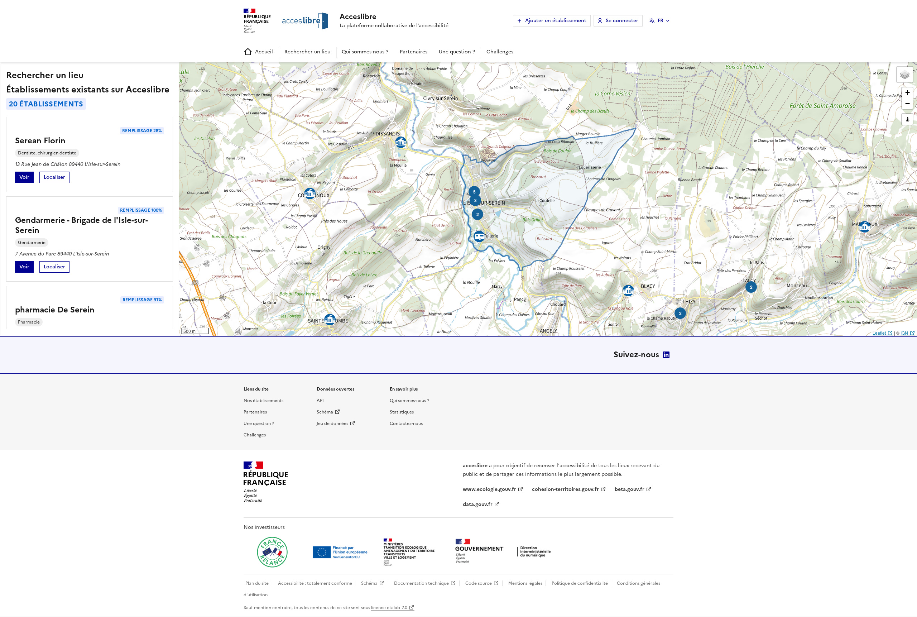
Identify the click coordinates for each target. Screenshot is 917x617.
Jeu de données (332, 423)
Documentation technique (421, 583)
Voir (26, 178)
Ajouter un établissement (555, 20)
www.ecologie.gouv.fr (489, 489)
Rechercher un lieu (307, 52)
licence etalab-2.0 (389, 607)
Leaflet (879, 333)
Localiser (56, 178)
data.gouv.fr (478, 504)
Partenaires (413, 52)
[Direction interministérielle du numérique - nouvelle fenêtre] (504, 551)
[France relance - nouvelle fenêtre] (272, 552)
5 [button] (474, 191)
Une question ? (457, 52)
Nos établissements (263, 400)
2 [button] (680, 313)
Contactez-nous (406, 423)
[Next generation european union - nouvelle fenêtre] (341, 552)
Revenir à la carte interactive (235, 71)
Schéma (325, 412)
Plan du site (257, 583)
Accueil (264, 52)
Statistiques (402, 412)
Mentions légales (525, 583)
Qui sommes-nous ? (365, 52)
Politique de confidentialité (580, 583)
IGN (904, 333)
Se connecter (622, 20)
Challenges (499, 52)
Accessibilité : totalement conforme (315, 583)
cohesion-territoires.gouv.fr (565, 489)
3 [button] (475, 200)
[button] (905, 74)
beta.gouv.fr (629, 489)
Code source (478, 583)
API (320, 400)
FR (660, 20)
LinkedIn (666, 355)
